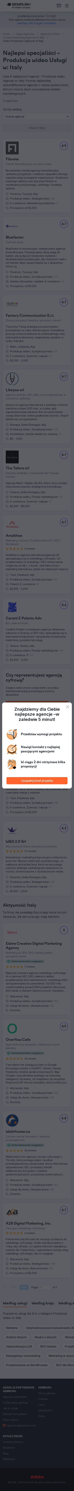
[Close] (67, 706)
